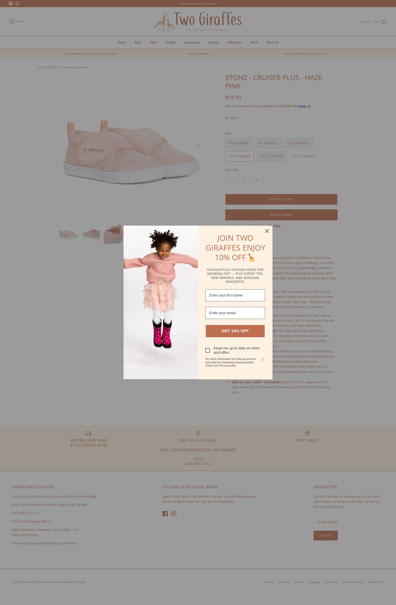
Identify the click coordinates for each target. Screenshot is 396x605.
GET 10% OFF (235, 331)
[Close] (266, 231)
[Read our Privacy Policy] (262, 359)
